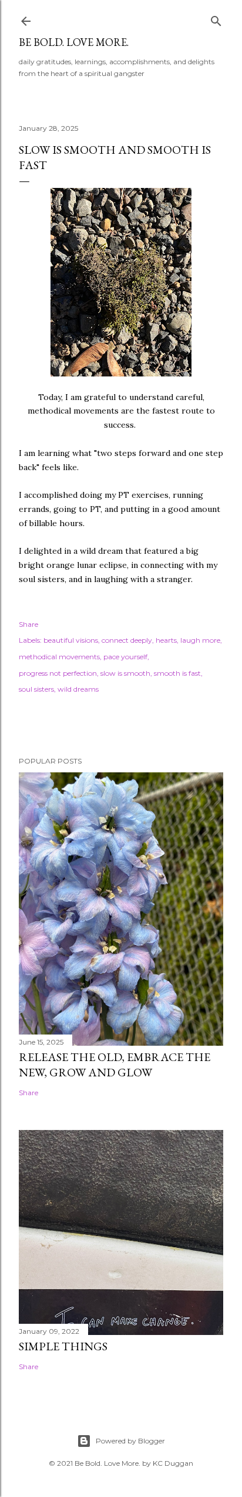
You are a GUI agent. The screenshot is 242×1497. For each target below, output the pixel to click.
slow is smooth (125, 673)
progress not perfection (58, 673)
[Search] (216, 18)
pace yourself (125, 656)
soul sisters (36, 689)
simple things (63, 1346)
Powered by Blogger (130, 1440)
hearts (166, 640)
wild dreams (78, 689)
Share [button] (28, 624)
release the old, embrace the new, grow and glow (114, 1064)
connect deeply (127, 640)
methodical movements (59, 656)
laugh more (200, 640)
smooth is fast (177, 673)
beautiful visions (70, 640)
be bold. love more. (74, 42)
